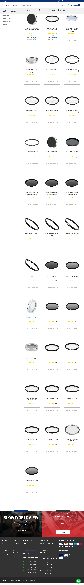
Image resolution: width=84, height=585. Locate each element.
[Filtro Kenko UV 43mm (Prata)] (72, 430)
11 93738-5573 (30, 564)
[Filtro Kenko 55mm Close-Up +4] (31, 224)
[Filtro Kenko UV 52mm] (52, 430)
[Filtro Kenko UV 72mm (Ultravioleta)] (31, 389)
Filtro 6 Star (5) (6, 18)
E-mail (63, 524)
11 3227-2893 (47, 565)
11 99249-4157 (30, 570)
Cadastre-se (77, 5)
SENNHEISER (5, 556)
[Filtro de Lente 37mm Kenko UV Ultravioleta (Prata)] (31, 60)
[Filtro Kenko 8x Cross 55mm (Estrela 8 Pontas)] (52, 101)
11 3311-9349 (47, 568)
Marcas (73, 11)
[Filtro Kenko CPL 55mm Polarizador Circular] (72, 265)
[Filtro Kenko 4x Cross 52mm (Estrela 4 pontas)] (72, 60)
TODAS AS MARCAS (6, 559)
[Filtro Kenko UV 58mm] (31, 430)
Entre (71, 5)
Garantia (42, 552)
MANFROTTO (5, 548)
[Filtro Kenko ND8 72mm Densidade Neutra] (72, 183)
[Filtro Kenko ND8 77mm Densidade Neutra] (52, 183)
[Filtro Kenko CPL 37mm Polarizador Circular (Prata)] (72, 19)
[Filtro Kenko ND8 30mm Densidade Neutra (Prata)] (52, 142)
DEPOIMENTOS (26, 545)
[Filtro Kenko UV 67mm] (52, 389)
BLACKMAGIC (5, 550)
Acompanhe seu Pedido (46, 545)
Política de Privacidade (29, 550)
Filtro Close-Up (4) (7, 21)
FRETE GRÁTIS (16, 552)
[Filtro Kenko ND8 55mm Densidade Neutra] (52, 265)
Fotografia (14, 11)
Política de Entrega (45, 550)
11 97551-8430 (30, 561)
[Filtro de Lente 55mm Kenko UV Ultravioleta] (52, 19)
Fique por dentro (21, 530)
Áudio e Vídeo (52, 11)
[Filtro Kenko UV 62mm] (72, 389)
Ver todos (5, 11)
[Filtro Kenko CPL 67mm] (52, 306)
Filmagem (22, 12)
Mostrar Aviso (4, 584)
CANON (3, 545)
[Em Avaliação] (61, 556)
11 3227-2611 (47, 562)
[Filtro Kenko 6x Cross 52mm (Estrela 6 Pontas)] (52, 60)
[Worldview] (12, 5)
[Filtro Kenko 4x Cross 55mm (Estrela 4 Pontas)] (31, 101)
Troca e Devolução (45, 548)
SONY (3, 543)
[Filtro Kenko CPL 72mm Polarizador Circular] (31, 471)
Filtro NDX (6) (6, 15)
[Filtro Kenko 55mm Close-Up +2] (52, 224)
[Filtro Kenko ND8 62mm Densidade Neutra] (31, 183)
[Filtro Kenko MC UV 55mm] (31, 142)
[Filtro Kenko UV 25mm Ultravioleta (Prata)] (31, 306)
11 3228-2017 (47, 571)
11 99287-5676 (47, 574)
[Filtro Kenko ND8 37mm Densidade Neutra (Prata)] (31, 19)
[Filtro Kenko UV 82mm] (52, 347)
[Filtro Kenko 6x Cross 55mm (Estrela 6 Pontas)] (72, 101)
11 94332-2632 (30, 573)
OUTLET (14, 550)
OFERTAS (15, 548)
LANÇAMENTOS (16, 545)
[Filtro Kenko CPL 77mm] (72, 142)
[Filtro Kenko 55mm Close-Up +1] (72, 224)
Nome (63, 518)
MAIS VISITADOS (17, 543)
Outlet (79, 11)
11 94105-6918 (30, 567)
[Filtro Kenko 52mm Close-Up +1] (31, 265)
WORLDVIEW (5, 554)
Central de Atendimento (47, 543)
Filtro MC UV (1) (6, 24)
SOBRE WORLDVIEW (28, 543)
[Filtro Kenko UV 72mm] (72, 347)
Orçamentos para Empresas (50, 555)
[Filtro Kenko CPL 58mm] (72, 306)
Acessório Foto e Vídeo (63, 11)
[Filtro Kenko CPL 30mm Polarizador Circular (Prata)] (31, 347)
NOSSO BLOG (26, 548)
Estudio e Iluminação (30, 11)
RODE (3, 552)
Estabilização (42, 12)
